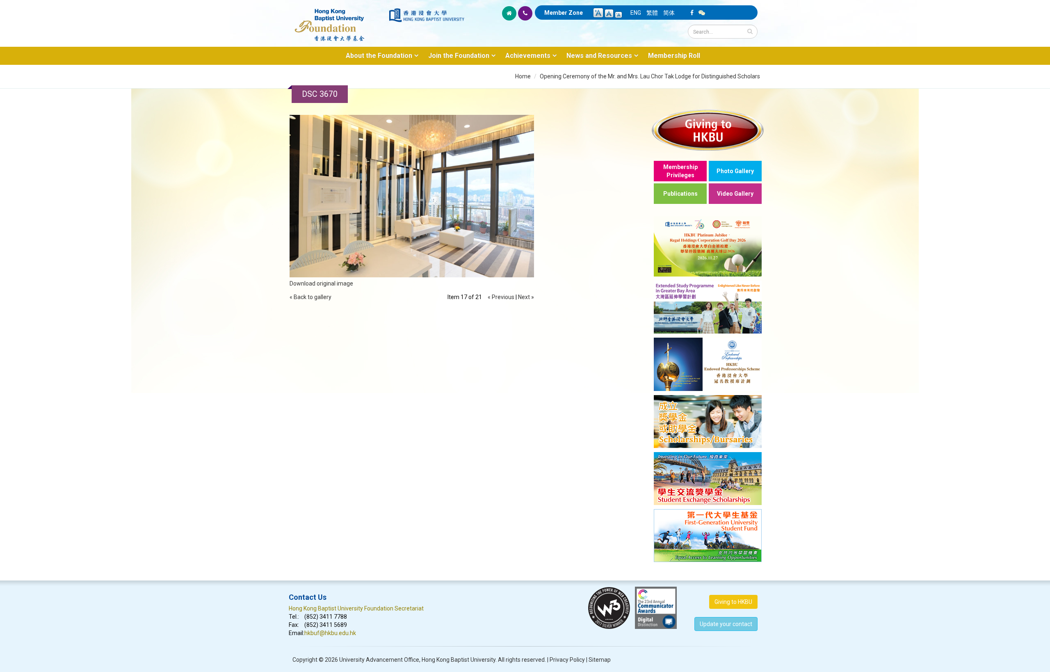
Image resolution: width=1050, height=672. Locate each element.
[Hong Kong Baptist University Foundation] (338, 20)
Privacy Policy (567, 659)
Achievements (527, 55)
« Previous (501, 297)
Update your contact (726, 624)
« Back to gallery (310, 297)
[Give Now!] (708, 130)
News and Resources (599, 55)
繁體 (652, 12)
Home (523, 76)
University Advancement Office (379, 659)
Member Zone (563, 12)
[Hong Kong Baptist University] (426, 15)
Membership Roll (674, 55)
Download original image (321, 283)
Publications (680, 193)
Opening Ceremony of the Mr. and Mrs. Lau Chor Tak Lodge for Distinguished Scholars (650, 76)
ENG (635, 12)
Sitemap (600, 659)
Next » (526, 297)
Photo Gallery (735, 171)
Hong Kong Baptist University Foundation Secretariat (356, 608)
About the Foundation (379, 55)
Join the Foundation (458, 55)
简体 (669, 12)
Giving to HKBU (733, 602)
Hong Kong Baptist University (458, 659)
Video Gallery (735, 193)
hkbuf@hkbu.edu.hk (330, 633)
